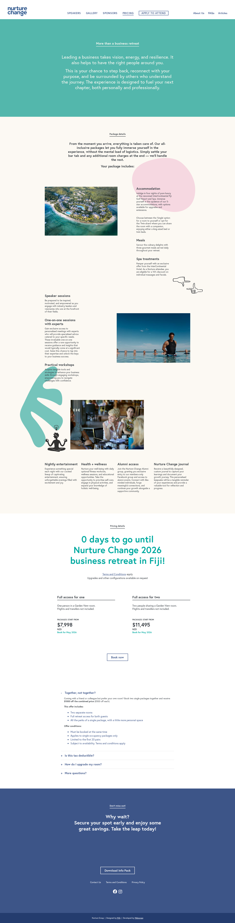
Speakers (74, 13)
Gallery (92, 13)
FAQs (211, 13)
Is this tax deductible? (79, 755)
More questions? (75, 773)
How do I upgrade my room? (83, 764)
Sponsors (110, 13)
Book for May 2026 (67, 632)
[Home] (24, 11)
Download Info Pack (118, 870)
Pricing (128, 13)
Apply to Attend (153, 13)
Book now (117, 657)
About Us (198, 13)
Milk (119, 918)
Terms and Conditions (114, 574)
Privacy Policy (138, 882)
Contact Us (95, 882)
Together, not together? (80, 693)
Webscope (139, 918)
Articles (222, 13)
